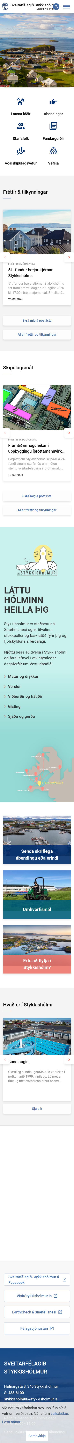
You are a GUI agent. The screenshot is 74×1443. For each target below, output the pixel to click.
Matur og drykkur (23, 676)
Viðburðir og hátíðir (25, 696)
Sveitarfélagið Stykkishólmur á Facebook (33, 1280)
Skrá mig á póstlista (37, 320)
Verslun (15, 686)
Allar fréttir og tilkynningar (37, 334)
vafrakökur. (60, 1413)
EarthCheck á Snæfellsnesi (34, 1312)
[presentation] (5, 257)
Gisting (14, 706)
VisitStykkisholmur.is (34, 1296)
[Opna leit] (56, 6)
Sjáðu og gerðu (21, 716)
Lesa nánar (11, 1422)
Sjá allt (37, 1109)
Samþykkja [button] (37, 1436)
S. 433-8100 (14, 1393)
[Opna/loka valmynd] (66, 6)
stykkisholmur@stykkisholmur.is (31, 1399)
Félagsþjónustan (34, 1328)
